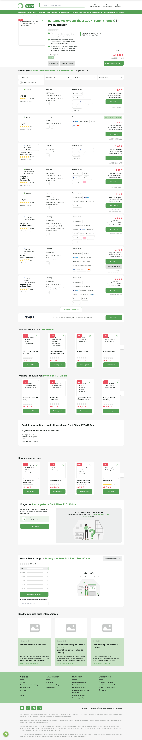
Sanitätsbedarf (84, 12)
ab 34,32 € (81, 360)
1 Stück (51, 58)
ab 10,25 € (27, 407)
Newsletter (23, 690)
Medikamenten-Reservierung (29, 685)
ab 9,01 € (107, 487)
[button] (122, 347)
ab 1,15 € (53, 360)
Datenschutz (94, 708)
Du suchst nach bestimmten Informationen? (34, 599)
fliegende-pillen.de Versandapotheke (26, 286)
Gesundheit (22, 12)
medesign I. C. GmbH (95, 33)
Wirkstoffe (75, 692)
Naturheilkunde (52, 12)
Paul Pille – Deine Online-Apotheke (26, 153)
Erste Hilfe (32, 16)
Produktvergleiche (96, 12)
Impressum (84, 708)
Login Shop (49, 682)
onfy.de (22, 124)
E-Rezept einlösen (30, 82)
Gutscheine (120, 12)
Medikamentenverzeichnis (80, 690)
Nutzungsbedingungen (106, 708)
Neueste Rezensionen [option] (110, 558)
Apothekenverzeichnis (79, 682)
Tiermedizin (42, 12)
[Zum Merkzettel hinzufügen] (43, 21)
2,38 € (118, 278)
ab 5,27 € (54, 407)
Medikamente (31, 12)
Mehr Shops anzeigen (70, 309)
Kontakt (22, 695)
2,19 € (119, 194)
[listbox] (31, 77)
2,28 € (118, 217)
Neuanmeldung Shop (52, 685)
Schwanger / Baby (64, 12)
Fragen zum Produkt (67, 63)
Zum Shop (113, 102)
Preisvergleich (30, 365)
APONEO (23, 96)
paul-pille (23, 200)
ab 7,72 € (107, 360)
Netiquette (119, 708)
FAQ (21, 692)
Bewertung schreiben (34, 594)
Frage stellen (35, 526)
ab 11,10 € (107, 407)
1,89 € (118, 122)
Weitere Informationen (25, 101)
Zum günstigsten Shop (112, 63)
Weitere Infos (53, 63)
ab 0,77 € (27, 360)
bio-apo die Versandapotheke (26, 225)
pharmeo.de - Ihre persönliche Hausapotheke (26, 178)
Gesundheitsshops (78, 685)
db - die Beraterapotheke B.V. (27, 256)
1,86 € (118, 90)
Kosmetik (75, 12)
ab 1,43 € (27, 487)
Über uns (22, 682)
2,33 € (118, 249)
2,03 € (118, 146)
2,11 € (119, 170)
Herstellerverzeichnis (79, 687)
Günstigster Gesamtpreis (113, 117)
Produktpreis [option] (24, 77)
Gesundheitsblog (109, 12)
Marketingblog (50, 687)
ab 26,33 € (81, 407)
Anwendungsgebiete (78, 695)
